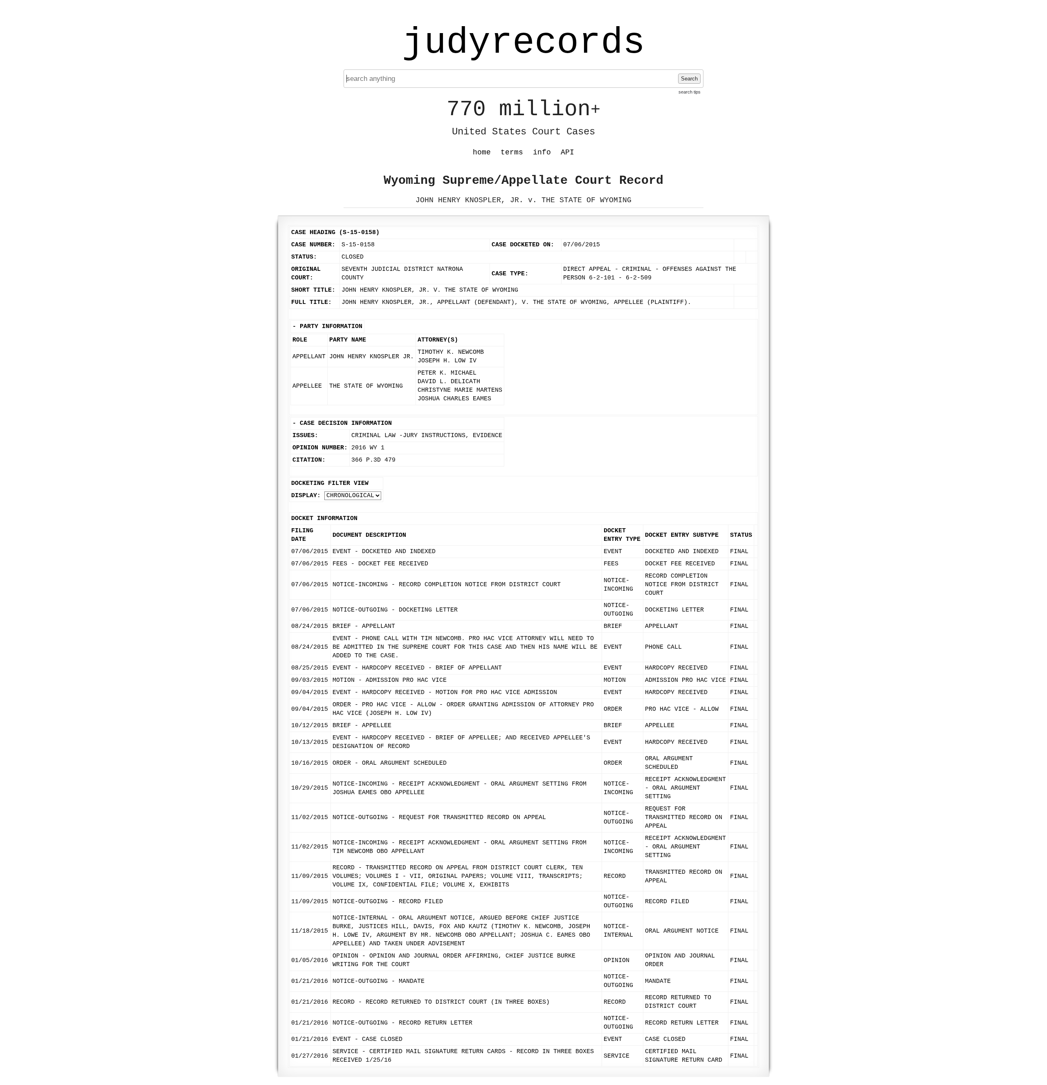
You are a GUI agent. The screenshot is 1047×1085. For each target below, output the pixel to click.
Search (689, 79)
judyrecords (523, 43)
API (567, 152)
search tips (690, 91)
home (482, 152)
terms (512, 152)
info (542, 152)
